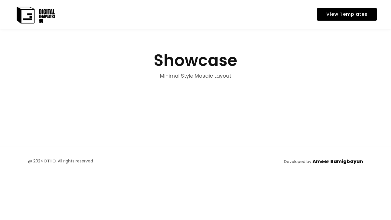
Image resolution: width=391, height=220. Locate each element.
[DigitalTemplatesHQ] (35, 14)
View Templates (347, 14)
